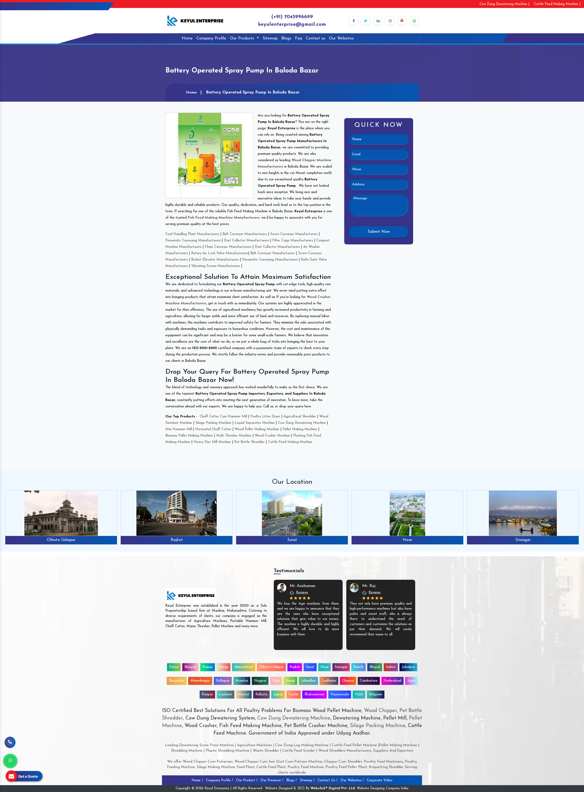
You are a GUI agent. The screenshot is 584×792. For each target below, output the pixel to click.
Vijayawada (340, 694)
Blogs (286, 38)
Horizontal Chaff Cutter (213, 429)
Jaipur (278, 694)
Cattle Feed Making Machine (290, 442)
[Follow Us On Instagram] (389, 20)
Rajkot (61, 540)
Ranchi (523, 540)
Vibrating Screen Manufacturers (215, 266)
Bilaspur (190, 667)
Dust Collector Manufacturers (246, 240)
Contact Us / (328, 780)
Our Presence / (272, 780)
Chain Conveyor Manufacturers (228, 247)
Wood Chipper (380, 710)
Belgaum (375, 694)
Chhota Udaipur (271, 667)
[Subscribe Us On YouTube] (402, 20)
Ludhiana (329, 681)
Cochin (293, 694)
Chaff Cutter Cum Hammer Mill (223, 416)
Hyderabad (392, 681)
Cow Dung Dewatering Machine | (504, 4)
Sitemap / (307, 780)
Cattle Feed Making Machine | (557, 4)
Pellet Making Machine (300, 429)
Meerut (243, 694)
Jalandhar (308, 681)
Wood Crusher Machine (272, 435)
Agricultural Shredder (300, 416)
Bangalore (176, 681)
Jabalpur (408, 667)
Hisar (292, 540)
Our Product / (247, 780)
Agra (411, 681)
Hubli (359, 694)
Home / (197, 780)
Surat (177, 540)
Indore (391, 667)
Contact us (315, 38)
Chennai (348, 681)
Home (187, 38)
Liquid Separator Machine (255, 423)
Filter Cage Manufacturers (292, 240)
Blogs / (291, 780)
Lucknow (225, 694)
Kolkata (261, 694)
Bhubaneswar (314, 694)
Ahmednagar (200, 681)
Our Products (243, 38)
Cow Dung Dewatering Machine (302, 423)
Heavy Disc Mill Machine (212, 442)
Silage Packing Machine (213, 423)
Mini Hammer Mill (178, 429)
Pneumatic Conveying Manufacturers (193, 240)
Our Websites (341, 38)
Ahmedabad (243, 667)
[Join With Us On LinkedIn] (377, 20)
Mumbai (242, 681)
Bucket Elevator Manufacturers (215, 259)
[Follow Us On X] (365, 20)
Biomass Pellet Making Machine (189, 435)
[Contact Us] (10, 742)
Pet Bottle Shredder (249, 442)
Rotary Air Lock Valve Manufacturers (219, 253)
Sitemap (270, 38)
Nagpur (260, 681)
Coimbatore (369, 681)
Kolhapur (222, 681)
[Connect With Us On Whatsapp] (414, 20)
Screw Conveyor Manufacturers (294, 234)
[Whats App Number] (10, 761)
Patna (173, 667)
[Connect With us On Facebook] (353, 20)
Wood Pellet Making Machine (257, 429)
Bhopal (375, 667)
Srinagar (407, 540)
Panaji (223, 667)
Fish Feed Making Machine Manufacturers (223, 218)
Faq (298, 38)
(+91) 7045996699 (292, 17)
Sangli (290, 681)
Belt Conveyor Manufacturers (245, 234)
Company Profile (211, 38)
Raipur (208, 667)
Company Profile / (219, 780)
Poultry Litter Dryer (265, 416)
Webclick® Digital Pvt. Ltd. (333, 788)
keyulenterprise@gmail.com (292, 24)
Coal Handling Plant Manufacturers (192, 234)
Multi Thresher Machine (233, 435)
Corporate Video (379, 780)
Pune (276, 681)
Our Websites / (352, 780)
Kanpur (207, 694)
